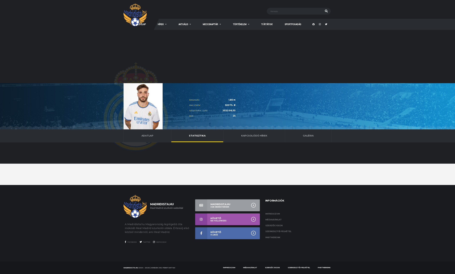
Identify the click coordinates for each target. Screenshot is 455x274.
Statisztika (197, 135)
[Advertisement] (227, 56)
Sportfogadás (293, 24)
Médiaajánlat (273, 219)
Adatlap (147, 135)
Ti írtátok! (267, 24)
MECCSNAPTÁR (210, 24)
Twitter (146, 242)
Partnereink (272, 237)
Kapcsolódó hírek (254, 135)
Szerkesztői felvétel (278, 231)
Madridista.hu (131, 268)
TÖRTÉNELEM (240, 24)
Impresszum (272, 214)
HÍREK (161, 24)
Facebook (132, 242)
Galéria (308, 135)
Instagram (161, 242)
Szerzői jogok (274, 225)
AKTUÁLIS (183, 24)
